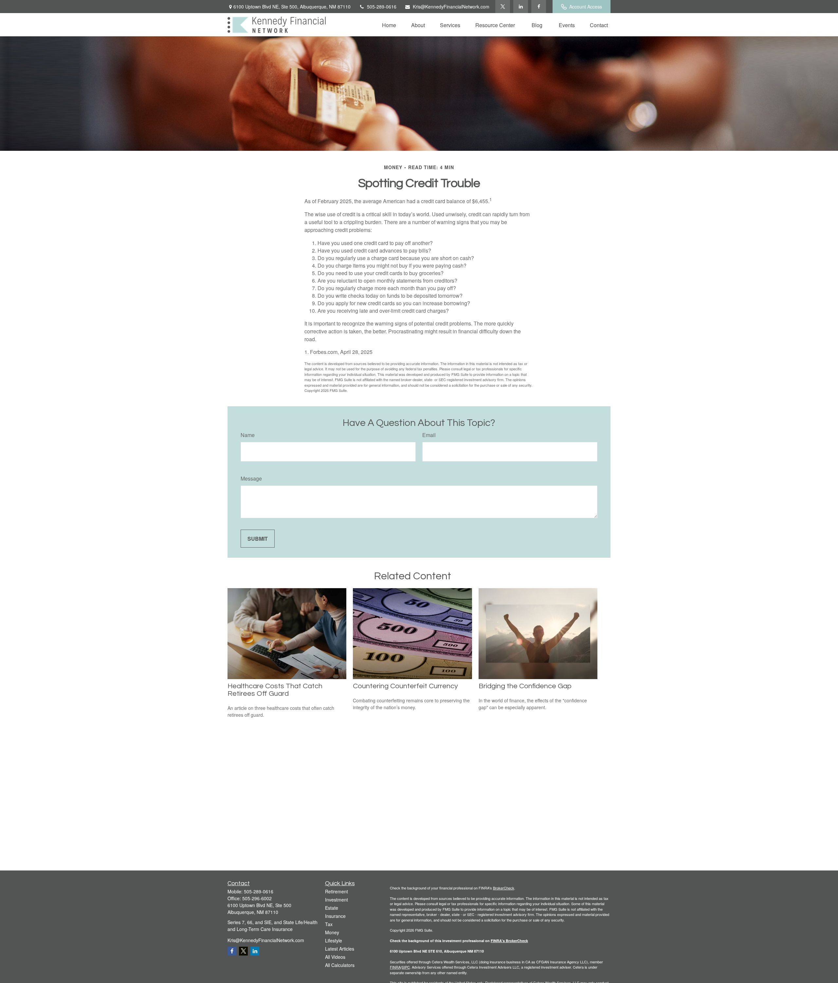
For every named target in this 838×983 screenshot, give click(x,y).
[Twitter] (502, 6)
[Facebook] (538, 6)
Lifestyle (333, 940)
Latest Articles (339, 948)
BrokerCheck (503, 887)
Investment (336, 899)
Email (429, 435)
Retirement (336, 891)
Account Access (585, 6)
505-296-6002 (257, 898)
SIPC (406, 967)
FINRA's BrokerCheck (509, 940)
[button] (389, 24)
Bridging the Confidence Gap (525, 686)
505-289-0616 (381, 6)
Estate (331, 907)
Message (251, 478)
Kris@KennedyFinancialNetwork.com (451, 6)
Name (248, 435)
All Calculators (340, 965)
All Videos (335, 957)
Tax (329, 924)
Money (332, 932)
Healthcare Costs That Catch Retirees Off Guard (275, 689)
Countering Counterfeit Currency (405, 686)
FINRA (395, 967)
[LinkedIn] (520, 6)
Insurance (335, 916)
